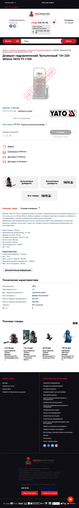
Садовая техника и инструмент (53, 429)
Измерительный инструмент (52, 402)
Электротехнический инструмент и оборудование (55, 398)
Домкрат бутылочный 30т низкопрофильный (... (11, 355)
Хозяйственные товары (51, 410)
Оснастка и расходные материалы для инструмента (56, 422)
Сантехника (47, 438)
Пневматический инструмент (53, 386)
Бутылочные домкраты (44, 50)
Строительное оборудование (53, 419)
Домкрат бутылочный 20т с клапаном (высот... (30, 355)
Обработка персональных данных (14, 392)
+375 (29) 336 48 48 (42, 32)
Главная (5, 50)
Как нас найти (48, 3)
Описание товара (9, 208)
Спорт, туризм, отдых (50, 441)
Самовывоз (13, 152)
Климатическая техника (51, 416)
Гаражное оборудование (17, 50)
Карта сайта (6, 389)
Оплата (11, 146)
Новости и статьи (8, 386)
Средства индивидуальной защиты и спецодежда (55, 406)
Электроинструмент (50, 395)
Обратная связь (29, 493)
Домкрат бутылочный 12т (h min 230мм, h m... (68, 355)
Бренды (5, 383)
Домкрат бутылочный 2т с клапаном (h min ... (49, 355)
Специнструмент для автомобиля (54, 392)
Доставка (12, 157)
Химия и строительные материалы (55, 426)
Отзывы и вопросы (30, 208)
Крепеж (45, 435)
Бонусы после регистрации (33, 124)
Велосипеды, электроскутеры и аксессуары (58, 432)
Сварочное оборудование (52, 413)
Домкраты (31, 50)
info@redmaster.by (17, 20)
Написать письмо (50, 493)
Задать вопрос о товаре (60, 136)
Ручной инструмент (49, 389)
